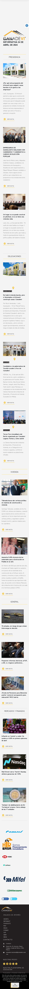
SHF (4, 932)
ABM (4, 935)
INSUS (5, 928)
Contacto (8, 943)
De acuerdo (15, 985)
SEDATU (6, 919)
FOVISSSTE (7, 923)
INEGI (5, 937)
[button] (27, 25)
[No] (27, 981)
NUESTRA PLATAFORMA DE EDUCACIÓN (13, 968)
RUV (4, 926)
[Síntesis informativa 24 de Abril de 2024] (14, 36)
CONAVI (5, 930)
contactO (7, 939)
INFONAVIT (6, 921)
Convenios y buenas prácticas (14, 973)
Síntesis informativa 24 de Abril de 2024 (13, 41)
